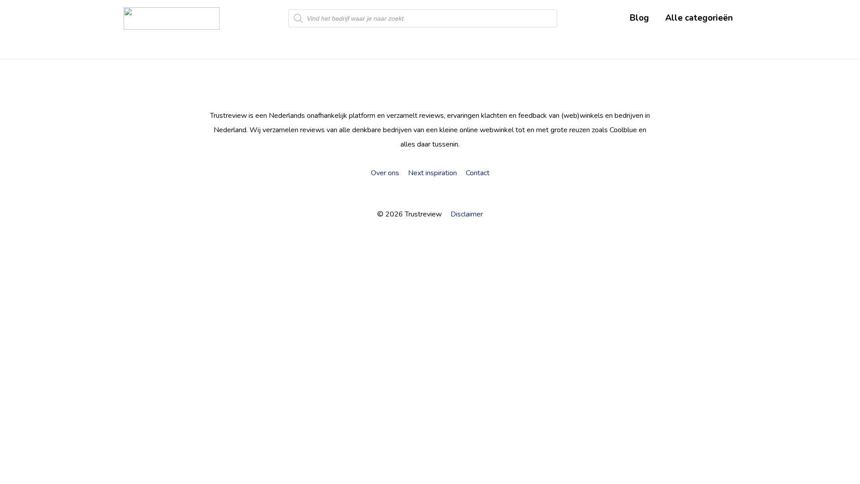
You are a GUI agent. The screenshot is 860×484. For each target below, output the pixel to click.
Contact (478, 173)
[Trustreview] (171, 18)
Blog (639, 18)
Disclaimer (467, 214)
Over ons (385, 173)
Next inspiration (432, 173)
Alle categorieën (699, 18)
